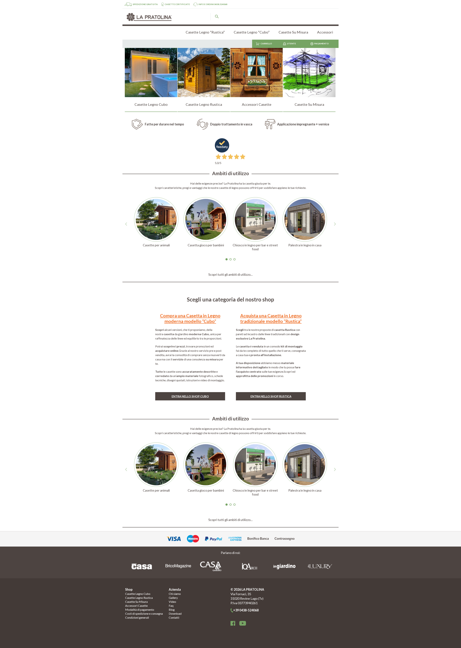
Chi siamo (175, 593)
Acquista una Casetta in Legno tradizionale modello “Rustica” (271, 318)
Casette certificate (177, 4)
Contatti (174, 617)
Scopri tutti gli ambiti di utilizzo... (230, 274)
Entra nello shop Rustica (270, 396)
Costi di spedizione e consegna (144, 613)
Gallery (173, 597)
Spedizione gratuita (145, 4)
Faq (171, 605)
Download (175, 613)
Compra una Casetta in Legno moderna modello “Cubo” (190, 318)
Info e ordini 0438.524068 (212, 4)
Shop (129, 589)
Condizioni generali (137, 617)
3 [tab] (234, 259)
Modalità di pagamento (139, 609)
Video (172, 601)
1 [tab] (226, 259)
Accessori (325, 32)
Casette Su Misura (293, 32)
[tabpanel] (156, 224)
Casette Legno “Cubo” (252, 32)
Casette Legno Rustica (139, 597)
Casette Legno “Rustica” (205, 32)
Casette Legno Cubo (137, 593)
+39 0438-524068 (246, 610)
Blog (172, 609)
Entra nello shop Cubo (190, 396)
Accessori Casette (136, 605)
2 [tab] (230, 259)
